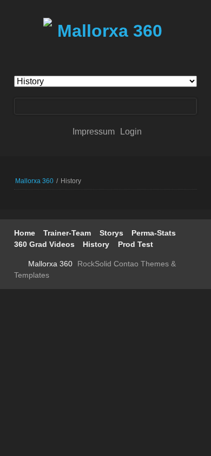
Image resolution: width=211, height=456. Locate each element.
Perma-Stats (153, 233)
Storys (111, 233)
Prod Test (135, 244)
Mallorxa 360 (34, 181)
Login (131, 131)
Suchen (188, 106)
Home (24, 233)
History (96, 244)
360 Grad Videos (44, 244)
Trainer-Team (67, 233)
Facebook (18, 264)
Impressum (94, 131)
